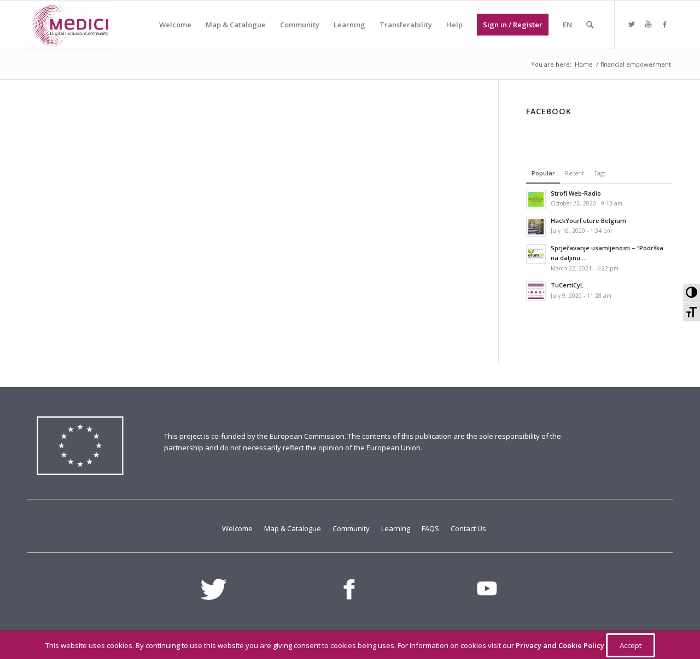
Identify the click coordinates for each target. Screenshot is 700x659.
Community (351, 528)
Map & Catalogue (293, 528)
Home (584, 64)
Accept (630, 645)
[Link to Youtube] (648, 24)
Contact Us (468, 528)
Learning (396, 528)
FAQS (431, 528)
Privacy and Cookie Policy (561, 645)
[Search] (589, 25)
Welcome (238, 528)
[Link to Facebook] (664, 24)
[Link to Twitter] (631, 24)
